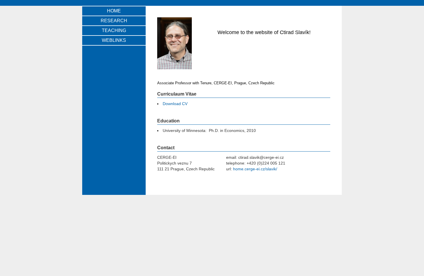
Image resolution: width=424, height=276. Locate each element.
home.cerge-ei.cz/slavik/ (255, 169)
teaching (114, 30)
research (114, 20)
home (114, 10)
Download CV (175, 103)
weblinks (114, 40)
